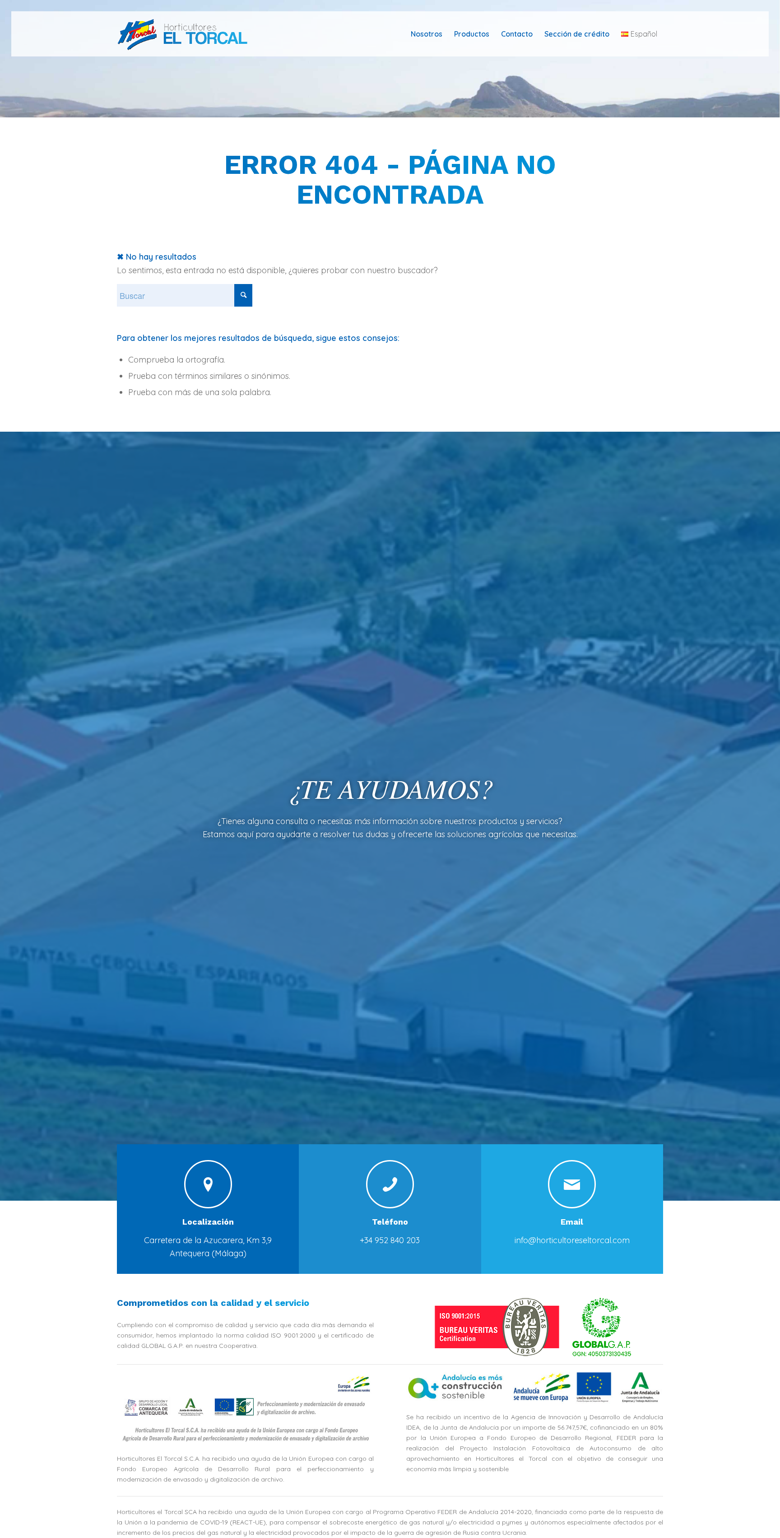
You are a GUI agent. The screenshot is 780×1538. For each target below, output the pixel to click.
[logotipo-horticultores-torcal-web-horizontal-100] (188, 33)
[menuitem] (426, 33)
